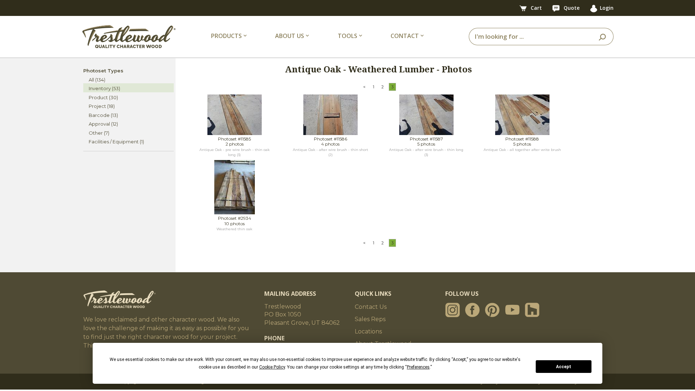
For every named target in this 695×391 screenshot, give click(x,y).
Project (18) (102, 106)
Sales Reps (370, 319)
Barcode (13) (103, 115)
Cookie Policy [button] (272, 367)
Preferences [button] (418, 367)
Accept (563, 366)
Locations (368, 331)
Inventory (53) (104, 88)
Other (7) (99, 133)
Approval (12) (103, 124)
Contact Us (371, 306)
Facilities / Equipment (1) (116, 141)
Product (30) (103, 97)
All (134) (97, 80)
